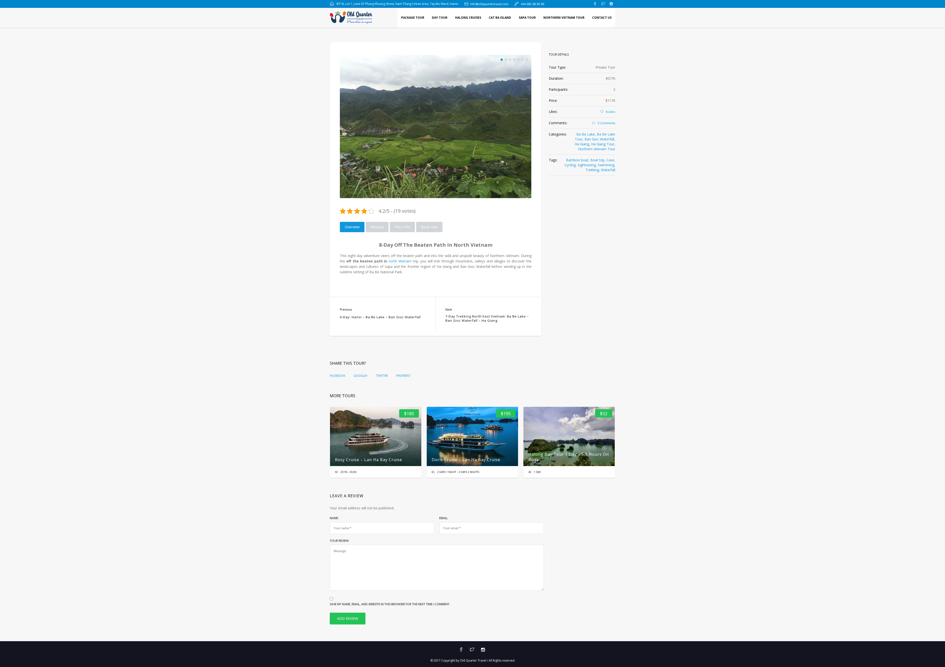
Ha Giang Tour (602, 144)
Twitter (382, 376)
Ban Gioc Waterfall (599, 139)
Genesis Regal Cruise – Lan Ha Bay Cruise (576, 459)
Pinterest (403, 376)
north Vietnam (400, 261)
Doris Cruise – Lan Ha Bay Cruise (374, 459)
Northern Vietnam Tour (596, 149)
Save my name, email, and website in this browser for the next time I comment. (390, 604)
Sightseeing (587, 165)
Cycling (570, 165)
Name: (334, 518)
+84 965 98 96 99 (532, 4)
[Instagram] (611, 4)
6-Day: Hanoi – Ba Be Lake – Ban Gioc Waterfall (380, 317)
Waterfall (608, 169)
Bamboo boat (577, 160)
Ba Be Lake (585, 134)
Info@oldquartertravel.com (489, 4)
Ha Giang (582, 144)
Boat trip (597, 160)
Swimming (606, 165)
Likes (610, 112)
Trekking (592, 169)
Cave (610, 160)
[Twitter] (603, 4)
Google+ (361, 376)
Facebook (337, 376)
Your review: (339, 541)
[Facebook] (595, 4)
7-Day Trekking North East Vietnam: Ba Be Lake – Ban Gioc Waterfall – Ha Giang (487, 318)
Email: (443, 518)
